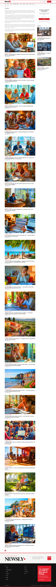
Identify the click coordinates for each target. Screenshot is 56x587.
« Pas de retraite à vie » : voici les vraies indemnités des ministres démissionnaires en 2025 (20, 468)
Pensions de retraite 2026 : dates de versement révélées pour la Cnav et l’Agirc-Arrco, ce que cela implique (19, 184)
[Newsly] (7, 1)
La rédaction (29, 569)
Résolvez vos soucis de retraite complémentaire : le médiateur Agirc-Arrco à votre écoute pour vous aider (19, 210)
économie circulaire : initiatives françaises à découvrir (43, 69)
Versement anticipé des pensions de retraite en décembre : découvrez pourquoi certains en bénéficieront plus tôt (19, 81)
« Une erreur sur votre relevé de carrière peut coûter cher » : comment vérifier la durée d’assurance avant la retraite (20, 236)
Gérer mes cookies (48, 585)
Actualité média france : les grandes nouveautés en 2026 (44, 54)
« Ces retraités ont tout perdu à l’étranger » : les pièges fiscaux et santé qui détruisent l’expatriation (18, 520)
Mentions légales (42, 585)
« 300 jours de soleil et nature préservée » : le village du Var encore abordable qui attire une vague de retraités (20, 339)
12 (10, 550)
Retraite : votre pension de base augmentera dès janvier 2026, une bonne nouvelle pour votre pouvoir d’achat (20, 55)
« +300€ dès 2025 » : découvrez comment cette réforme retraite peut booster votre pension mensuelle (20, 442)
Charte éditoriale (29, 571)
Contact (29, 573)
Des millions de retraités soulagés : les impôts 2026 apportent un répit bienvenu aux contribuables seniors (19, 132)
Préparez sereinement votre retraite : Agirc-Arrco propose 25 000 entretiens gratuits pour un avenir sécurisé (19, 106)
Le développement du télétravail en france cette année (43, 39)
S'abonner (49, 1)
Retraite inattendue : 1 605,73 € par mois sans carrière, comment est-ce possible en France (19, 494)
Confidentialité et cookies (35, 585)
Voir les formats (44, 579)
